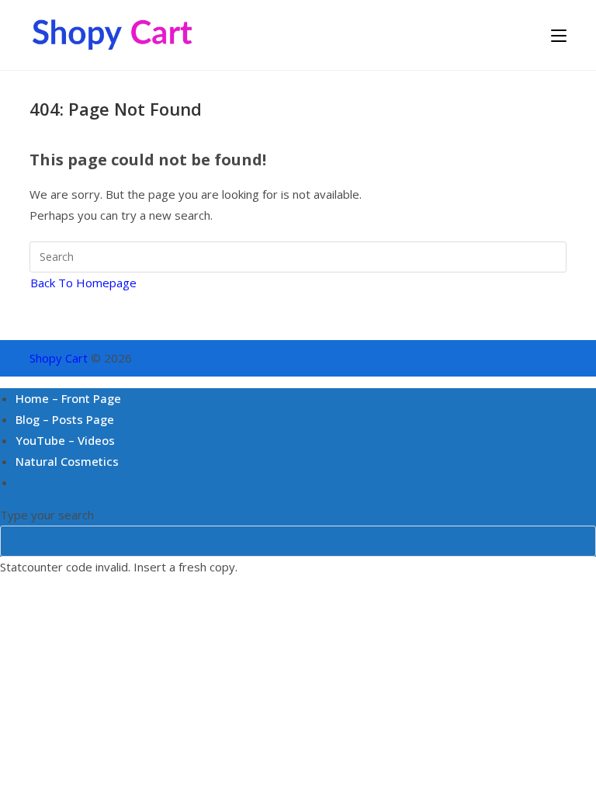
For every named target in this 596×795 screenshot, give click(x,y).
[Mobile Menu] (559, 34)
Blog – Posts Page (65, 419)
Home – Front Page (68, 398)
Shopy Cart (58, 358)
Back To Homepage (83, 282)
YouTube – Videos (65, 440)
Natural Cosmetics (67, 461)
